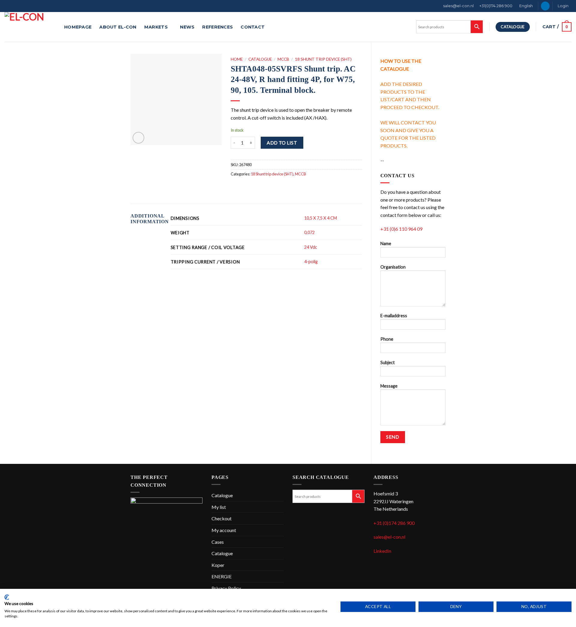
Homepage (78, 27)
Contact (253, 27)
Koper (218, 565)
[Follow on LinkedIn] (545, 6)
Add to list (282, 142)
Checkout (222, 518)
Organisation (393, 266)
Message (389, 385)
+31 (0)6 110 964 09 (401, 229)
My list (219, 507)
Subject (387, 362)
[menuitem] (525, 6)
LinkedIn (382, 551)
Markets (156, 27)
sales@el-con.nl (458, 6)
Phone (386, 339)
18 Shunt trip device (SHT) (323, 59)
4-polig (311, 261)
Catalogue (260, 59)
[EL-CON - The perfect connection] (29, 27)
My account (224, 530)
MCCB (283, 59)
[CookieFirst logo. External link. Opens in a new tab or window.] (6, 597)
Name (385, 243)
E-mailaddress (393, 315)
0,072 (309, 232)
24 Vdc (310, 247)
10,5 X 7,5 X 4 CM (320, 218)
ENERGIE (222, 576)
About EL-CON (117, 27)
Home (237, 59)
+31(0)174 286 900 (495, 6)
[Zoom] (138, 138)
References (217, 27)
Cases (218, 542)
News (187, 27)
